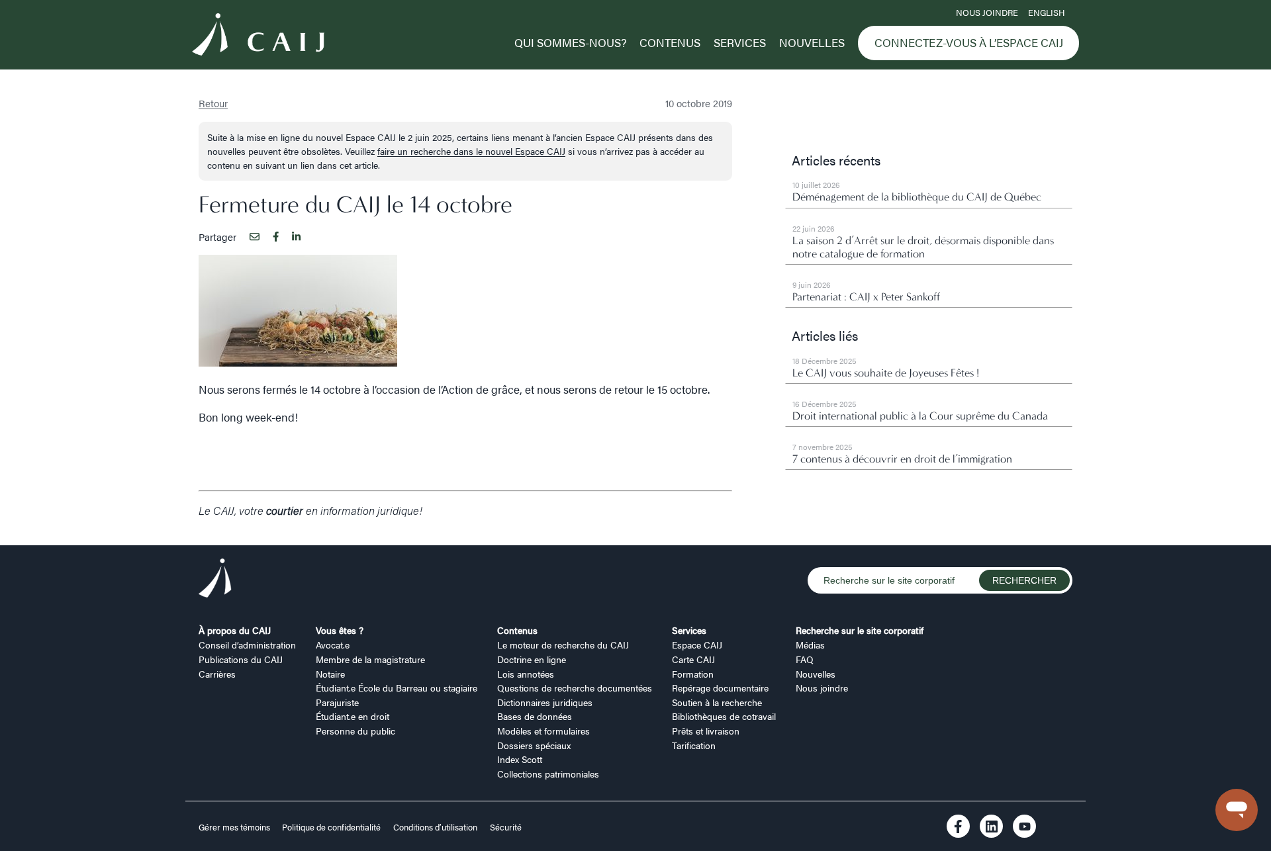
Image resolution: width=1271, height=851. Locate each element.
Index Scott (519, 759)
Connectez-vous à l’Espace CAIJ (968, 42)
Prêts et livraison (705, 730)
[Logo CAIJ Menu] (258, 36)
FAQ (805, 659)
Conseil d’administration (247, 644)
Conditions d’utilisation (435, 827)
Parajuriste (337, 702)
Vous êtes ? (339, 630)
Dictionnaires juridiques (544, 702)
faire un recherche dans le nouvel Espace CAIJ (471, 150)
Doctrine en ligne (531, 659)
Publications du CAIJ (241, 659)
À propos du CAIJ (235, 630)
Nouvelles (812, 42)
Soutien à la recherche (717, 702)
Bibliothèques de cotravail (724, 716)
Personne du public (355, 730)
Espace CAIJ (697, 644)
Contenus (669, 42)
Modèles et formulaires (543, 730)
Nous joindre (987, 13)
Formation (693, 673)
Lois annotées (525, 673)
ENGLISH (1046, 13)
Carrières (217, 673)
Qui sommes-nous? (570, 42)
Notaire (330, 673)
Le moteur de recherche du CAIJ (563, 644)
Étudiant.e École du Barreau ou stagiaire (396, 687)
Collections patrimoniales (548, 773)
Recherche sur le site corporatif (859, 630)
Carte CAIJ (693, 659)
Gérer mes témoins (235, 827)
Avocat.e (333, 644)
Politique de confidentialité (331, 827)
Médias (810, 644)
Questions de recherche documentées (574, 687)
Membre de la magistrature (370, 659)
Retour (213, 103)
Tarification (694, 745)
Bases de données (534, 716)
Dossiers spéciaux (534, 745)
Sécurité (506, 827)
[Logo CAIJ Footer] (215, 580)
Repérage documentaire (720, 687)
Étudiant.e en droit (352, 716)
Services (740, 42)
